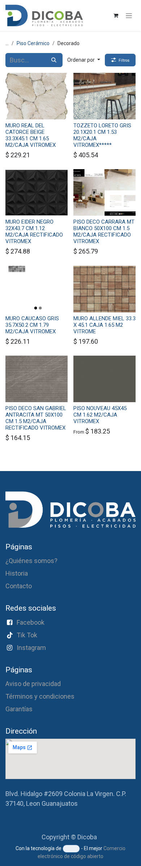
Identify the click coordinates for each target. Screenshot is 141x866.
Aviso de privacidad (33, 683)
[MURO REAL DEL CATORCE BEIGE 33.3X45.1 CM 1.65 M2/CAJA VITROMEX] (36, 96)
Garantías (19, 709)
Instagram (31, 647)
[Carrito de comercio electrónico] (115, 15)
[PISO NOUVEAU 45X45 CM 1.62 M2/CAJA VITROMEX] (104, 379)
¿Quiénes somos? (31, 560)
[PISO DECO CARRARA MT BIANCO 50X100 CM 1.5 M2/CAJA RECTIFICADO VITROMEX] (104, 192)
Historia (16, 573)
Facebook (30, 622)
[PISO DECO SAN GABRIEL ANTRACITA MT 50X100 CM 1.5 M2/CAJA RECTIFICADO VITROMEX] (36, 379)
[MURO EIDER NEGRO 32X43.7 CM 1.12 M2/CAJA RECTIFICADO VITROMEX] (36, 192)
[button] (83, 60)
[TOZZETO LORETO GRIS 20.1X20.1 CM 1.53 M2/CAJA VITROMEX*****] (104, 96)
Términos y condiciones (39, 696)
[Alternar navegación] (129, 15)
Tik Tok (27, 635)
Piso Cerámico (33, 43)
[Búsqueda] (54, 60)
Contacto (18, 586)
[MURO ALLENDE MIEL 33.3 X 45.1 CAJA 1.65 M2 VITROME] (104, 289)
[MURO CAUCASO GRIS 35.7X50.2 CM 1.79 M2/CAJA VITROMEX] (36, 289)
